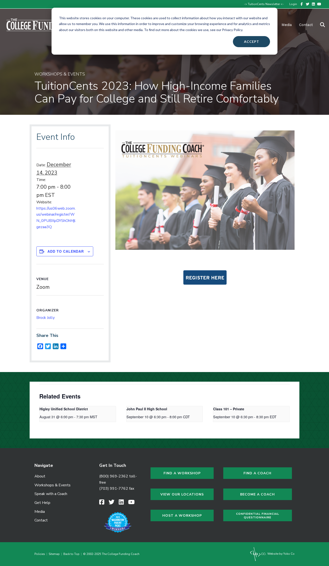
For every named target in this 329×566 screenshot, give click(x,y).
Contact (306, 25)
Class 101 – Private (228, 408)
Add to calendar (65, 251)
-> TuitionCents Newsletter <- (264, 4)
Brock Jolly (45, 317)
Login (293, 4)
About (39, 476)
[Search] (319, 24)
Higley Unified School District (63, 408)
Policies (40, 554)
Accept (251, 41)
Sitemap (54, 554)
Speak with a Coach (50, 493)
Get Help (42, 502)
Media (39, 511)
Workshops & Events (52, 485)
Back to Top (71, 554)
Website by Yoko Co (281, 554)
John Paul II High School (146, 408)
